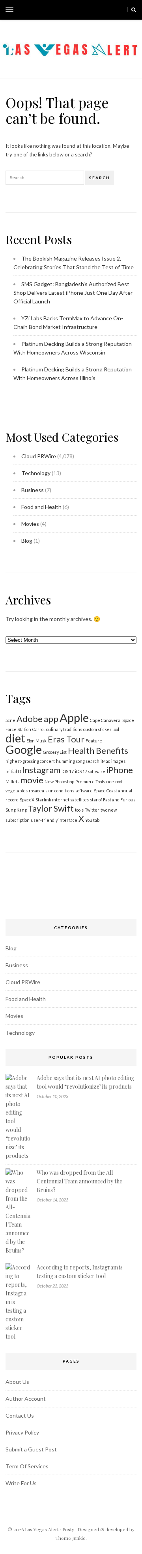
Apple (74, 717)
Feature (94, 740)
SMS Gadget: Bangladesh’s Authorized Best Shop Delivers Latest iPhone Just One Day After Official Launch (73, 293)
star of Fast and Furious (112, 799)
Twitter (92, 809)
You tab (92, 820)
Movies (30, 523)
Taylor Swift (51, 808)
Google (24, 749)
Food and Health (41, 506)
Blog (26, 540)
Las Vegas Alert (42, 1529)
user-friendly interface (54, 820)
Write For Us (21, 1483)
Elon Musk (36, 740)
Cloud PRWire (38, 456)
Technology (35, 473)
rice (110, 781)
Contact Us (20, 1415)
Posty (68, 1529)
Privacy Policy (22, 1432)
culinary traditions (64, 729)
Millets (12, 781)
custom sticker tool (101, 729)
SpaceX (27, 799)
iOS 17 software (90, 771)
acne (10, 720)
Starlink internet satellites (62, 799)
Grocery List (55, 752)
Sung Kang (16, 809)
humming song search (77, 761)
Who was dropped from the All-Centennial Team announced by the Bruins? (79, 1181)
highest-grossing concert (30, 761)
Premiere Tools (90, 781)
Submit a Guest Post (31, 1449)
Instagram (41, 769)
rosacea (36, 790)
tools (79, 809)
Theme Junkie (70, 1538)
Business (32, 490)
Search (99, 177)
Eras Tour (66, 739)
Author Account (26, 1398)
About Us (17, 1381)
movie (32, 780)
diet (15, 738)
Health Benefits (98, 750)
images (118, 761)
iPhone (119, 769)
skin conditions (59, 790)
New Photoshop (59, 781)
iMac (105, 761)
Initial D (13, 771)
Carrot (38, 729)
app (51, 718)
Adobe (30, 718)
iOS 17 (68, 771)
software (84, 790)
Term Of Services (27, 1466)
